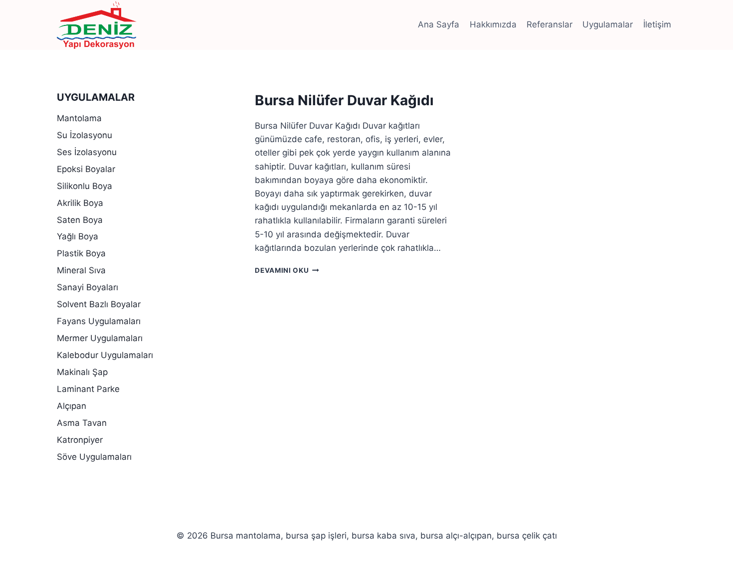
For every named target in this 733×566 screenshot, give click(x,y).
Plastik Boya (81, 253)
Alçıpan (71, 406)
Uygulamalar (607, 24)
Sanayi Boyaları (87, 287)
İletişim (657, 24)
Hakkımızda (493, 24)
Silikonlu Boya (84, 186)
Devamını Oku (287, 270)
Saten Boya (80, 220)
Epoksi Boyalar (86, 169)
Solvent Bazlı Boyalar (99, 304)
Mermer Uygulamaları (100, 338)
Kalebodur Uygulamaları (105, 355)
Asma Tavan (82, 423)
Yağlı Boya (77, 236)
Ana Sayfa (438, 24)
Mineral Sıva (81, 270)
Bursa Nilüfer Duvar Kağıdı (344, 100)
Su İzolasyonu (84, 135)
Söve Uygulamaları (94, 457)
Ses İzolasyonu (87, 152)
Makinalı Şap (82, 372)
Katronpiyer (80, 440)
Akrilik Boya (80, 203)
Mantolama (79, 118)
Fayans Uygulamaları (99, 321)
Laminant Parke (88, 389)
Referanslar (549, 24)
